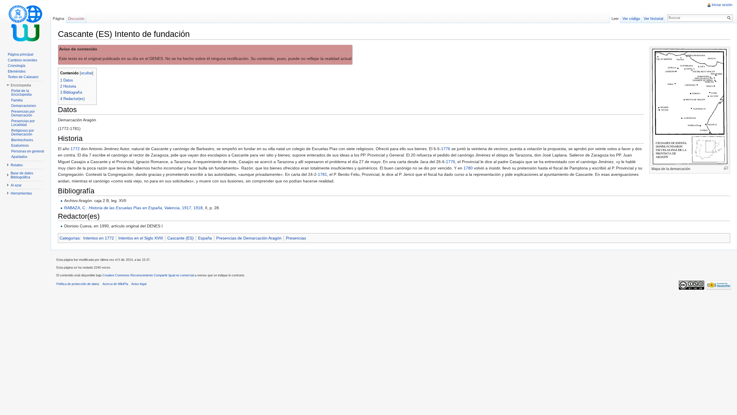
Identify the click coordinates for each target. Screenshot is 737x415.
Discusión (76, 18)
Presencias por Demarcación (23, 114)
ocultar (86, 73)
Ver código (631, 18)
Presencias (296, 238)
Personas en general (27, 151)
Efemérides (17, 71)
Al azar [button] (16, 185)
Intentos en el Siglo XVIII (140, 238)
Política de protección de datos (77, 284)
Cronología (16, 66)
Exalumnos (20, 146)
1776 (445, 148)
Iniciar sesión (722, 5)
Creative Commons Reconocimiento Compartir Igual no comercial (148, 275)
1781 (322, 174)
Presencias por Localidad (23, 123)
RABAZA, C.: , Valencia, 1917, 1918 (133, 207)
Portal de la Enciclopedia (21, 93)
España (205, 238)
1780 (468, 168)
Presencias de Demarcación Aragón (249, 238)
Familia (17, 100)
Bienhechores (22, 140)
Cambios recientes (22, 60)
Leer (615, 18)
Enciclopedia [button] (21, 85)
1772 (75, 148)
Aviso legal (138, 284)
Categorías (70, 238)
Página (58, 18)
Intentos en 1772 (98, 238)
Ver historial (653, 18)
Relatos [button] (17, 165)
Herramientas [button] (21, 193)
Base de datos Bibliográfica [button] (22, 175)
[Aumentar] (726, 168)
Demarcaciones (23, 106)
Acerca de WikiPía (115, 284)
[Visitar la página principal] (25, 23)
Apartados (19, 157)
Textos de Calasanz (23, 77)
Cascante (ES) (180, 238)
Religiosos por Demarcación (22, 133)
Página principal (20, 54)
